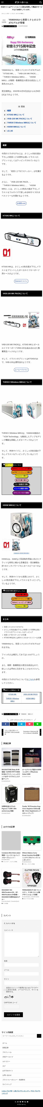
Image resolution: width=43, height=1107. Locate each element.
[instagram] (18, 1102)
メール (6, 970)
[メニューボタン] (2, 2)
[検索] (39, 1036)
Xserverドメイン (21, 281)
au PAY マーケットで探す (21, 472)
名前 (5, 961)
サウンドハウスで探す (22, 493)
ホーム (4, 1043)
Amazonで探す (21, 476)
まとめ (10, 131)
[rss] (25, 1102)
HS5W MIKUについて (16, 127)
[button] (5, 724)
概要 (9, 111)
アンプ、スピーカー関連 (10, 26)
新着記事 (5, 1047)
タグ (4, 1066)
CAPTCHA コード (10, 1003)
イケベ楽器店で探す (21, 484)
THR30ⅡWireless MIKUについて (21, 123)
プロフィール (7, 1052)
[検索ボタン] (40, 2)
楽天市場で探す (21, 480)
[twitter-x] (15, 1102)
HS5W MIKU (30, 698)
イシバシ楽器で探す (21, 488)
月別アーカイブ (7, 1057)
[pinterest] (20, 1102)
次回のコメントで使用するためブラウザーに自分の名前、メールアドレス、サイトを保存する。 (22, 990)
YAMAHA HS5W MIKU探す (21, 553)
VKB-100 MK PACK (31, 694)
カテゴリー (6, 1061)
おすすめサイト (7, 1070)
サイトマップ (7, 1084)
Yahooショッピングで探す (21, 468)
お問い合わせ (7, 1075)
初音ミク (30, 714)
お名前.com (21, 203)
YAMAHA (23, 714)
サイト (6, 979)
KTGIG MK (12, 694)
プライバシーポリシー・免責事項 (13, 1080)
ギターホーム (21, 2)
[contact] (27, 1102)
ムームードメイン (21, 370)
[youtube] (23, 1102)
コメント (8, 930)
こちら (31, 679)
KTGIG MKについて (15, 115)
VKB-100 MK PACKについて (19, 119)
